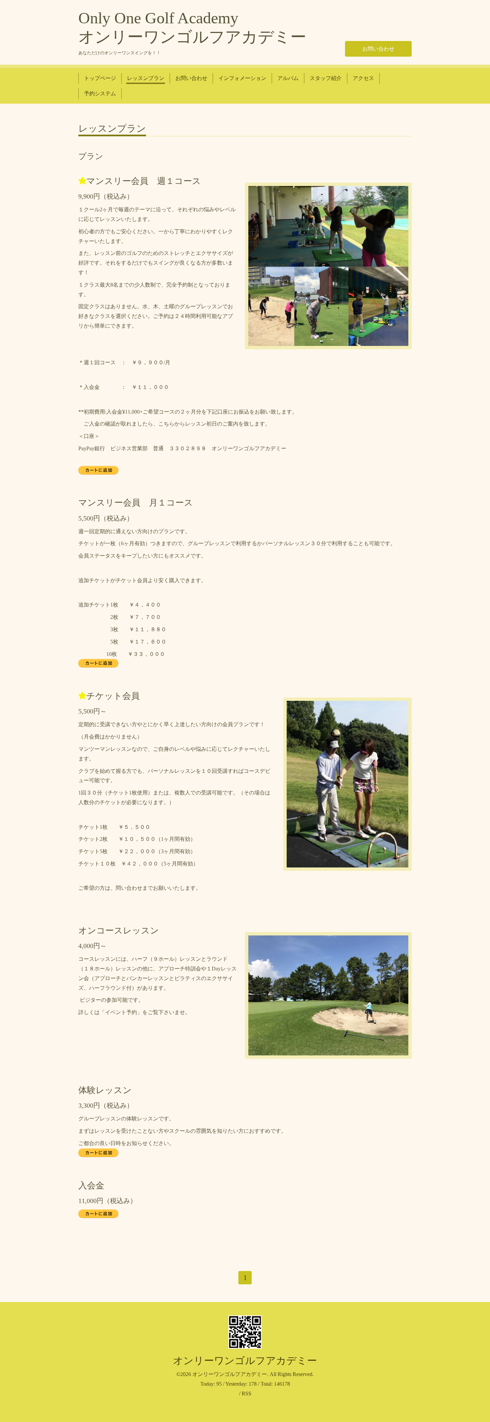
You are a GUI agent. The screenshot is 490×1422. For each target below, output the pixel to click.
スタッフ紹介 (326, 78)
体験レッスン (105, 1090)
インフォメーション (242, 78)
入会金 (91, 1185)
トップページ (100, 78)
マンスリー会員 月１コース (135, 503)
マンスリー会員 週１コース (143, 181)
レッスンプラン (145, 78)
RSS (246, 1393)
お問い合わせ (378, 49)
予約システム (100, 93)
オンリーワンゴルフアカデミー (245, 1360)
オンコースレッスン (118, 930)
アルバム (288, 78)
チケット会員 (113, 696)
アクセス (363, 78)
